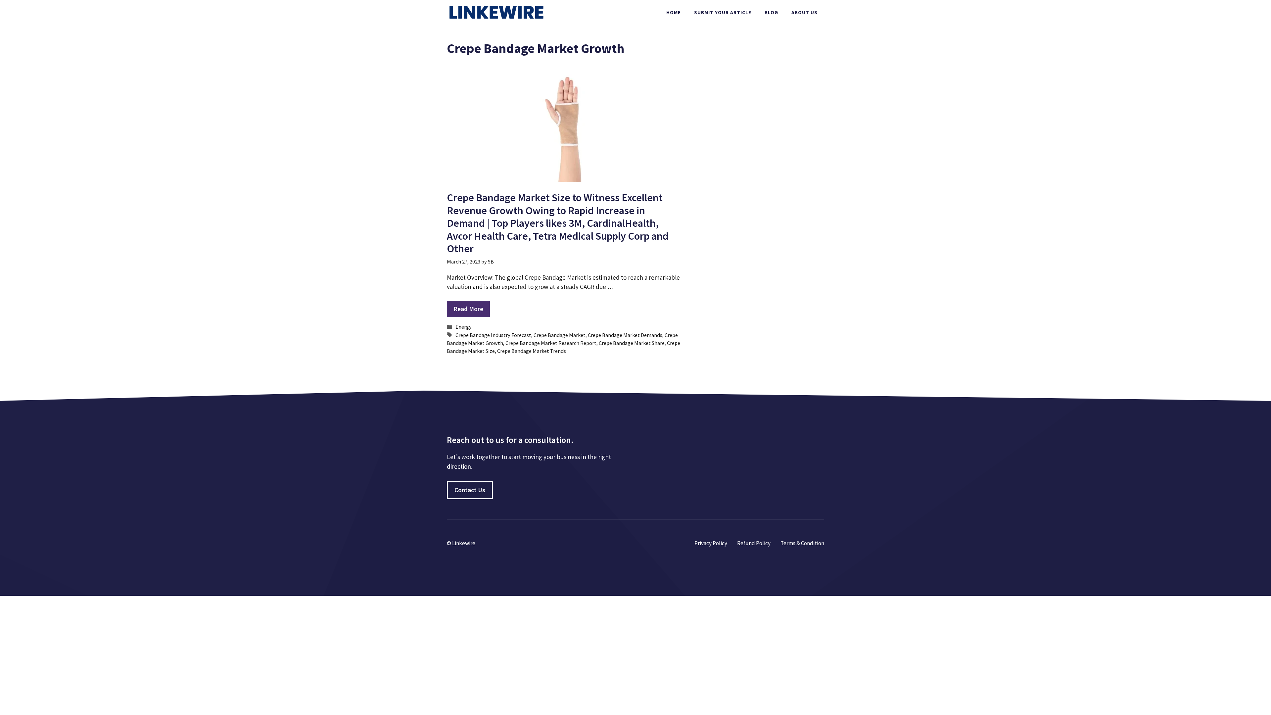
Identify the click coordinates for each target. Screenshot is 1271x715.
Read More (468, 309)
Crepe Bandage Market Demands (625, 335)
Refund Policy (754, 543)
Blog (771, 12)
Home (673, 12)
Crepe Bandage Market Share (632, 343)
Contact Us (469, 490)
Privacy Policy (710, 543)
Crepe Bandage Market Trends (531, 351)
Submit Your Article (722, 12)
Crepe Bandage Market (560, 335)
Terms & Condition (802, 543)
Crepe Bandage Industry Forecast (493, 335)
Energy (463, 326)
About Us (804, 12)
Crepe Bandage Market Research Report (550, 343)
